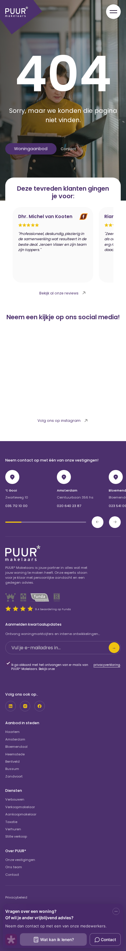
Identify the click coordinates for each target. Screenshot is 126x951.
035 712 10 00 (16, 505)
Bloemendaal (16, 746)
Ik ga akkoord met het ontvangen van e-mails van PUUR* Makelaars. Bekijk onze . (66, 667)
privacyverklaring (106, 665)
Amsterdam (67, 490)
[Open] (113, 11)
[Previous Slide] (97, 522)
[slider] (45, 522)
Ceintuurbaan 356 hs (75, 497)
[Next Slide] (115, 522)
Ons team (13, 867)
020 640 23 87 (69, 505)
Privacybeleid (16, 897)
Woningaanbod (30, 149)
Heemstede (15, 754)
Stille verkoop (16, 836)
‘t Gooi (11, 490)
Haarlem (12, 731)
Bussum (12, 768)
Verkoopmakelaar (20, 807)
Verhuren (13, 829)
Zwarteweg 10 (16, 497)
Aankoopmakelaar (20, 814)
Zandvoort (14, 776)
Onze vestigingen (20, 859)
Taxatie (11, 822)
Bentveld (12, 761)
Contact (68, 148)
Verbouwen (14, 799)
